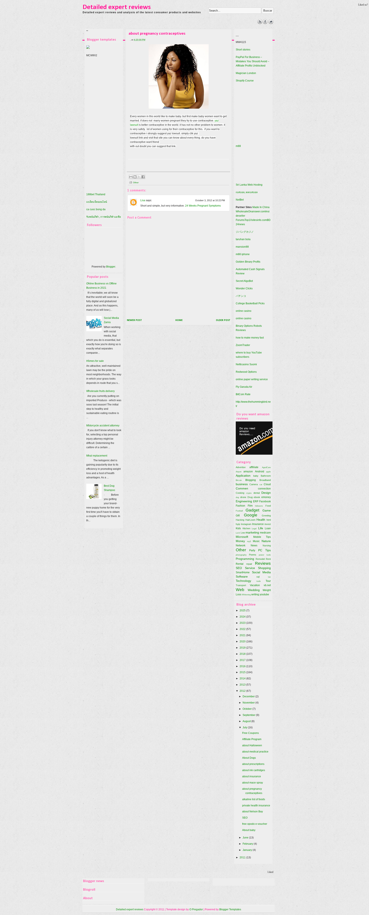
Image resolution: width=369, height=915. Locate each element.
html (268, 520)
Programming (245, 558)
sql (257, 576)
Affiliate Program (251, 739)
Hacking (240, 520)
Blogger (110, 266)
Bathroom (266, 475)
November (249, 702)
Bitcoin (239, 480)
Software (242, 576)
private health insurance (256, 805)
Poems (252, 554)
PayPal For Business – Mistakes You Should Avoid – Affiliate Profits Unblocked (252, 61)
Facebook (265, 501)
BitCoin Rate (243, 394)
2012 (243, 690)
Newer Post (134, 320)
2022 (243, 629)
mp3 (249, 541)
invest (268, 524)
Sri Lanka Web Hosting (249, 184)
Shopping (264, 568)
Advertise (241, 467)
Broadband (265, 480)
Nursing (267, 545)
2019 (243, 647)
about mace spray (252, 782)
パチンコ (241, 295)
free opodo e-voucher (254, 823)
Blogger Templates (230, 909)
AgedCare (266, 467)
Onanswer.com (256, 211)
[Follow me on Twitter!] (271, 23)
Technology (243, 580)
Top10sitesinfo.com (256, 220)
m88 (238, 146)
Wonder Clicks (244, 288)
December (249, 696)
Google (250, 515)
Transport (241, 585)
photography (241, 555)
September (249, 715)
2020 (243, 641)
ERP (255, 501)
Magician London (246, 73)
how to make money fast (250, 337)
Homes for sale (95, 360)
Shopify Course (245, 80)
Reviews (263, 563)
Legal (254, 528)
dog (237, 497)
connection (264, 488)
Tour (268, 580)
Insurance (258, 524)
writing (255, 594)
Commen (242, 488)
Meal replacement (96, 455)
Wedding (254, 590)
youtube (264, 594)
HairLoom (250, 520)
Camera (253, 484)
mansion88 (242, 246)
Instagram (246, 524)
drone (243, 497)
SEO (239, 568)
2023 (243, 622)
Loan (268, 528)
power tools (265, 555)
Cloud (267, 484)
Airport (239, 471)
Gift (238, 515)
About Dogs (249, 757)
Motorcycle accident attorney (102, 425)
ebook (257, 497)
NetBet (240, 199)
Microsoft (242, 536)
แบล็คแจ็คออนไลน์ (96, 201)
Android (259, 471)
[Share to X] (139, 177)
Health (260, 519)
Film (250, 505)
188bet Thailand (95, 194)
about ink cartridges (253, 770)
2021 (243, 635)
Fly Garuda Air (244, 386)
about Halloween (252, 745)
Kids (238, 528)
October (247, 708)
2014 (243, 678)
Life (260, 528)
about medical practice (255, 751)
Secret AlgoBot (244, 280)
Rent (268, 559)
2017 (243, 660)
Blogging (250, 480)
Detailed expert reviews (117, 7)
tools (258, 581)
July (245, 727)
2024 (243, 616)
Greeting (266, 515)
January (248, 849)
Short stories (243, 49)
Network (240, 545)
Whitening (246, 594)
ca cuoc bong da (95, 209)
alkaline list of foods (253, 799)
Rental (239, 563)
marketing (252, 532)
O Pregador (196, 909)
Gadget (252, 510)
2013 (243, 684)
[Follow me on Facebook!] (265, 23)
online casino (243, 310)
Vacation (255, 585)
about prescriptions (253, 764)
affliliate (253, 467)
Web (240, 589)
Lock (238, 533)
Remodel (260, 559)
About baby (248, 830)
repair (249, 564)
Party (252, 550)
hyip (238, 524)
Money (240, 541)
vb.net (267, 585)
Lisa (142, 200)
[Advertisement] (161, 28)
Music (256, 541)
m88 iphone (243, 254)
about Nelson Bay (252, 811)
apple (268, 471)
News (254, 545)
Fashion (240, 505)
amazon (248, 471)
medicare (265, 532)
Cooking (240, 493)
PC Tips (264, 550)
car (260, 484)
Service (250, 568)
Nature (266, 541)
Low (243, 532)
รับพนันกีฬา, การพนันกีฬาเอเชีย (103, 216)
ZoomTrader (243, 345)
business (242, 484)
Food (268, 505)
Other (136, 182)
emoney (266, 497)
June (246, 837)
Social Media (261, 572)
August (247, 721)
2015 (243, 672)
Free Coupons (250, 733)
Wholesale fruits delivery (100, 391)
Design (266, 492)
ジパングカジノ (245, 231)
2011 (243, 857)
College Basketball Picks (250, 303)
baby (255, 475)
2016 (243, 666)
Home (179, 320)
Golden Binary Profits (248, 261)
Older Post (223, 320)
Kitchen (246, 528)
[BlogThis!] (135, 177)
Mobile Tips (262, 536)
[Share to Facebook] (143, 177)
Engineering (244, 501)
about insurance (251, 776)
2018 (243, 653)
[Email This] (131, 177)
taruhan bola (243, 239)
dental (256, 493)
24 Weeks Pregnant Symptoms (203, 205)
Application (243, 475)
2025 (243, 610)
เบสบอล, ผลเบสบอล (247, 192)
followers (259, 506)
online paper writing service (252, 379)
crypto (249, 493)
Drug (250, 497)
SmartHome (243, 572)
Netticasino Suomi (246, 364)
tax (269, 577)
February (248, 843)
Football (239, 511)
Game (266, 510)
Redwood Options (246, 371)
